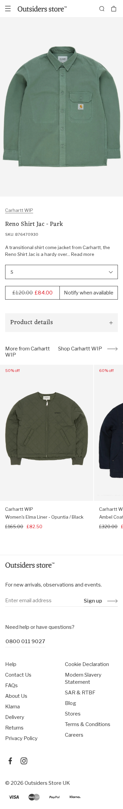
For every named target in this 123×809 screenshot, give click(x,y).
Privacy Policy (21, 738)
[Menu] (8, 8)
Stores (73, 714)
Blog (70, 703)
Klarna (12, 707)
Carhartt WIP (19, 210)
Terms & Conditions (87, 724)
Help (10, 664)
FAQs (11, 685)
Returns (14, 728)
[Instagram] (24, 761)
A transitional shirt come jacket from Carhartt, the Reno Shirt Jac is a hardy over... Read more (57, 251)
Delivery (14, 717)
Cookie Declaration (87, 664)
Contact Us (18, 675)
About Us (16, 696)
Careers (74, 735)
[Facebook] (10, 761)
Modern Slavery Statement (83, 678)
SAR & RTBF (80, 693)
